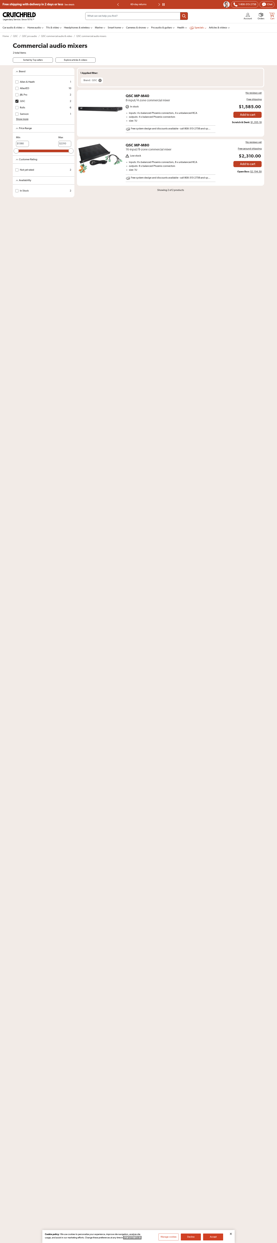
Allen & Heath (27, 82)
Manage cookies (169, 1237)
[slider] (16, 150)
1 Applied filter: (89, 73)
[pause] (163, 4)
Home (6, 36)
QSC (15, 36)
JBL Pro (23, 95)
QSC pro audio (29, 36)
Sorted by (33, 60)
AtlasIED (24, 88)
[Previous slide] (118, 4)
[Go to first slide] (159, 4)
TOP (270, 1241)
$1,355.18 (256, 122)
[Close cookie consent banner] (231, 1234)
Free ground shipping (250, 149)
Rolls (22, 107)
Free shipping (38, 4)
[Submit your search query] (184, 16)
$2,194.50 (256, 171)
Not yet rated (27, 170)
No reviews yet (254, 93)
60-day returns (138, 4)
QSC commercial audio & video (56, 36)
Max (60, 137)
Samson (24, 114)
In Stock (24, 191)
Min (18, 137)
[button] (22, 119)
